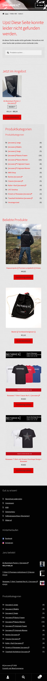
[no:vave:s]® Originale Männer (19, 168)
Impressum (9, 503)
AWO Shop (12, 172)
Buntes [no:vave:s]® (15, 177)
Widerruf (8, 520)
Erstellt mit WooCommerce (13, 668)
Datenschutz (10, 512)
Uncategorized (13, 202)
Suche (23, 677)
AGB (7, 507)
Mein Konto (8, 677)
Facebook (8, 538)
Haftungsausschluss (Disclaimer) (17, 516)
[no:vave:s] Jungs (14, 143)
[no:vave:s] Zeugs (14, 151)
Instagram (9, 543)
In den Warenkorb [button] (12, 117)
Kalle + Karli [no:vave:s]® (17, 185)
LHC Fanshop (13, 189)
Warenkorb (36, 675)
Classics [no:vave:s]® (15, 181)
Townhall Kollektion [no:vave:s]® (20, 198)
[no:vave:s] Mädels (15, 147)
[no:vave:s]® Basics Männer (18, 160)
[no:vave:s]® (11, 5)
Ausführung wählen (23, 277)
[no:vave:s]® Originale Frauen (19, 164)
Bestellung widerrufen (13, 499)
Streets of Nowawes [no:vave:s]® (20, 194)
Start (6, 14)
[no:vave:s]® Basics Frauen (17, 155)
